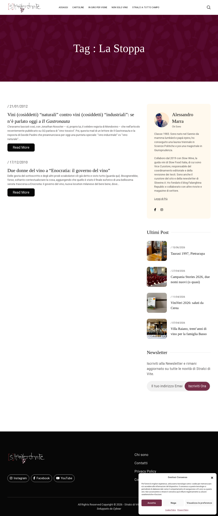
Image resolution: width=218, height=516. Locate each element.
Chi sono (141, 455)
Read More (21, 148)
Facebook (43, 478)
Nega (173, 503)
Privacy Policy (182, 510)
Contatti (141, 463)
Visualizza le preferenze (199, 503)
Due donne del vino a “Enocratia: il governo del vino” (58, 170)
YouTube (66, 478)
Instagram (20, 478)
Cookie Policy (170, 510)
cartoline (78, 7)
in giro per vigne (97, 7)
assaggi (63, 7)
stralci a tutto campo (145, 7)
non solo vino (120, 7)
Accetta (152, 503)
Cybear (117, 508)
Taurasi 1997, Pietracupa (188, 253)
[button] (212, 477)
